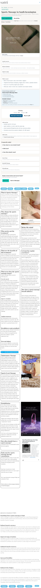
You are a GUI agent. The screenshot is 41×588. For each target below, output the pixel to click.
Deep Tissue (16, 20)
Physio (31, 104)
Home (2, 7)
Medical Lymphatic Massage (9, 137)
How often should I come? (9, 152)
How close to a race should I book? (11, 145)
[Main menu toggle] (39, 2)
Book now (5, 180)
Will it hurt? (6, 148)
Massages (5, 7)
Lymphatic (5, 101)
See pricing (16, 18)
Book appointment (6, 18)
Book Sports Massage (16, 115)
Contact (21, 55)
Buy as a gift (27, 115)
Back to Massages (15, 180)
